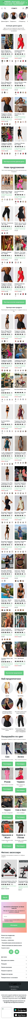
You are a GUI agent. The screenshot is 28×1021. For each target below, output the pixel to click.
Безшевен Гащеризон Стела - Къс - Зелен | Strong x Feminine (20, 483)
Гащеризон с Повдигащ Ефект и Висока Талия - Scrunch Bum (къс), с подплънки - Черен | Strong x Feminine (6, 114)
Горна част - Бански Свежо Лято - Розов (20, 571)
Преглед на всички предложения (14, 302)
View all (5, 897)
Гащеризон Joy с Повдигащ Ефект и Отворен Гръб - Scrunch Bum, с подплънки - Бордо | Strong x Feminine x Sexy (20, 421)
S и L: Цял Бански (19, 658)
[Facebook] (17, 952)
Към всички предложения (14, 673)
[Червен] (21, 780)
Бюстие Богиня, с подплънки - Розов (20, 83)
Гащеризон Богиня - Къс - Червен (20, 51)
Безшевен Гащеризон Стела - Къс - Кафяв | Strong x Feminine (6, 542)
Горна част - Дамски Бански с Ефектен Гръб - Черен (21, 600)
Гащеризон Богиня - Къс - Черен (20, 144)
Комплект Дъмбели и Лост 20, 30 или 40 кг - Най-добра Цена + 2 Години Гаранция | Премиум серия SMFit (9, 881)
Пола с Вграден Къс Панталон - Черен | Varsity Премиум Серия (7, 83)
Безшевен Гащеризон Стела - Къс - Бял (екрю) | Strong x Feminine (20, 513)
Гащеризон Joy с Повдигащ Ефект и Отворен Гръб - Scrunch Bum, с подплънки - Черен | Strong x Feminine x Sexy (7, 483)
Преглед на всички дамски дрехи (14, 161)
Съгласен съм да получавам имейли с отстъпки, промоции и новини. (15, 920)
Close (26, 3)
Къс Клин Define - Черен (5, 421)
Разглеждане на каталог (2, 8)
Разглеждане (7, 764)
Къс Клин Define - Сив (20, 389)
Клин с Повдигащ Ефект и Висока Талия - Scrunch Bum (7, 51)
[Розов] (7, 780)
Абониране (14, 925)
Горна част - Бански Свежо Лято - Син (6, 600)
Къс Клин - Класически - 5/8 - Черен (7, 223)
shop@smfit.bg (8, 937)
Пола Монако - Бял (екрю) (19, 114)
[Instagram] (11, 952)
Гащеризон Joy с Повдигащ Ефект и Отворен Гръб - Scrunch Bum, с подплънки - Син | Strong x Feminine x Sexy (21, 361)
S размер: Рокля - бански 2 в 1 (7, 659)
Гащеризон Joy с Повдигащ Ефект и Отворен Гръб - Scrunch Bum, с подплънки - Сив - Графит (20, 453)
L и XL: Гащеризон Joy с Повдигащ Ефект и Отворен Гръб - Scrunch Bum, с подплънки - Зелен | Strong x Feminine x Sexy (7, 453)
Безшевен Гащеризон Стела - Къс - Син (20, 542)
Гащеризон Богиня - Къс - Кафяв (6, 253)
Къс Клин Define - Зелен (5, 390)
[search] (5, 8)
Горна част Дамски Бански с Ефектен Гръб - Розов (7, 630)
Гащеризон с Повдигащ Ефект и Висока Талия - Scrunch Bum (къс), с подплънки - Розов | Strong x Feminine (6, 144)
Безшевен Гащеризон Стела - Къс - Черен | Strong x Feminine (6, 513)
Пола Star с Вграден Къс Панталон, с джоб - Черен (7, 571)
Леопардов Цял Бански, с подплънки (20, 630)
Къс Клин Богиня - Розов (19, 192)
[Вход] (23, 8)
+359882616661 (10, 940)
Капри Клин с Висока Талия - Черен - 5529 (6, 192)
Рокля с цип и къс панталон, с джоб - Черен (20, 223)
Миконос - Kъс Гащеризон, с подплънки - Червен (20, 253)
